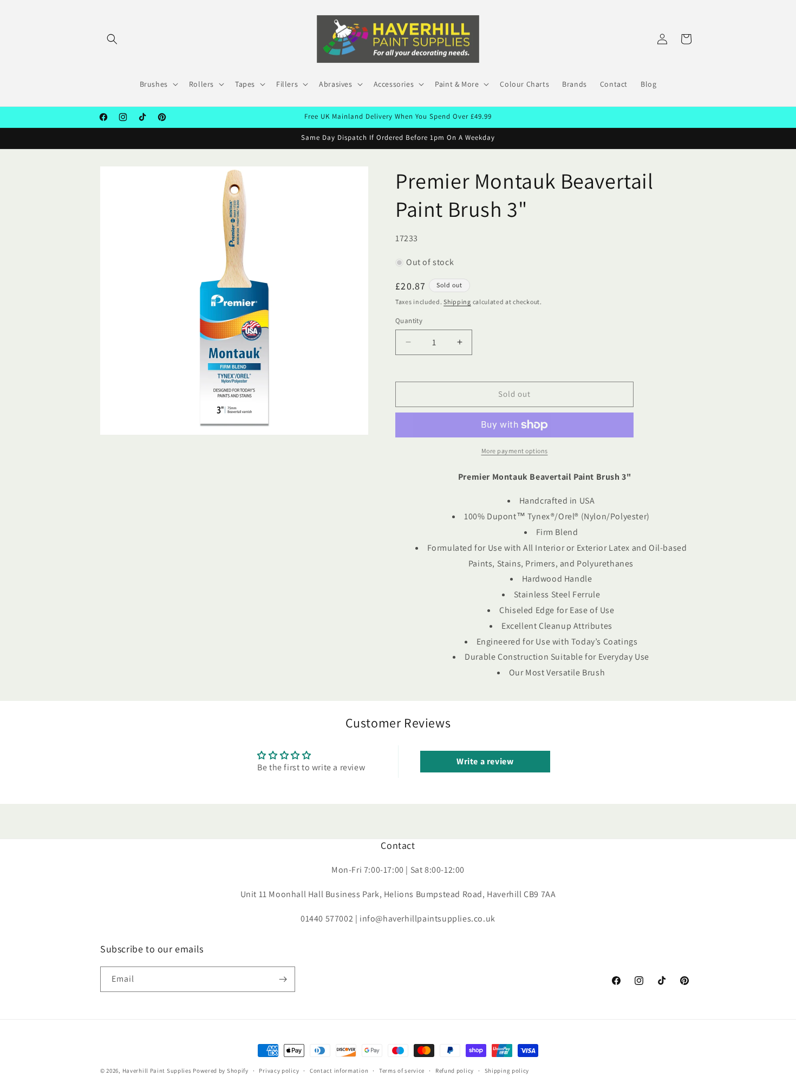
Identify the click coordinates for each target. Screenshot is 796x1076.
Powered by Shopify (221, 1070)
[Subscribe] (283, 979)
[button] (112, 39)
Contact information (339, 1070)
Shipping (457, 302)
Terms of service (402, 1070)
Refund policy (454, 1070)
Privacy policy (279, 1070)
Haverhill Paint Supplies (157, 1070)
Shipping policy (507, 1070)
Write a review (484, 761)
